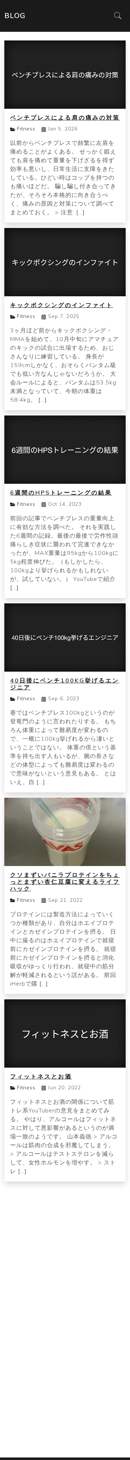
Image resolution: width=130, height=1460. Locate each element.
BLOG (15, 16)
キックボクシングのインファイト (61, 305)
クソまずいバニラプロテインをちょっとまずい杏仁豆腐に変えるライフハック (65, 882)
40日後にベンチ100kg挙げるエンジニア (64, 684)
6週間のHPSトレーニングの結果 (61, 493)
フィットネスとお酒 (41, 1077)
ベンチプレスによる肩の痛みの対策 (65, 118)
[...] (80, 212)
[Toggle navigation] (118, 15)
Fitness (26, 128)
